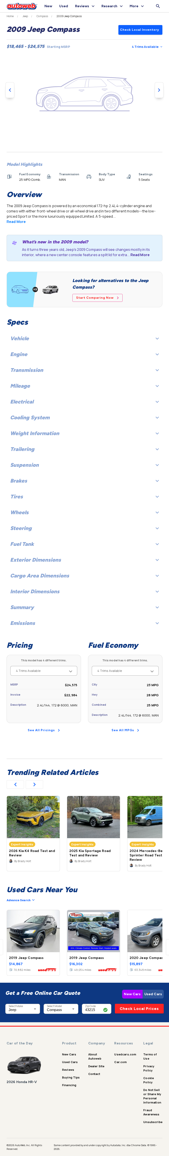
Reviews (68, 1070)
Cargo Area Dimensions (39, 575)
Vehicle (19, 338)
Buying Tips (71, 1077)
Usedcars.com (125, 1054)
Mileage (20, 386)
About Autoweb (94, 1056)
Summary (22, 607)
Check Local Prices (139, 1008)
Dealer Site (96, 1066)
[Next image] (159, 90)
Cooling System (30, 417)
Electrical (21, 401)
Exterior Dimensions (35, 560)
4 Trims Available (145, 47)
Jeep (25, 16)
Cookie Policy (148, 1080)
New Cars (132, 994)
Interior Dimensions (34, 591)
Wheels (19, 512)
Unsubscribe (152, 1122)
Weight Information (34, 433)
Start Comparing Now (95, 298)
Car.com (120, 1062)
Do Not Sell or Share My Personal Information (152, 1096)
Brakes (18, 481)
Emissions (22, 623)
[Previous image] (10, 90)
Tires (16, 496)
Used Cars (153, 994)
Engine (18, 354)
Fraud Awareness (151, 1112)
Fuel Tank (22, 544)
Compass (42, 16)
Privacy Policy (148, 1068)
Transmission (26, 370)
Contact (94, 1074)
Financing (69, 1085)
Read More (16, 221)
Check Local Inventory (139, 30)
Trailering (22, 449)
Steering (21, 528)
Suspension (24, 465)
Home (10, 16)
